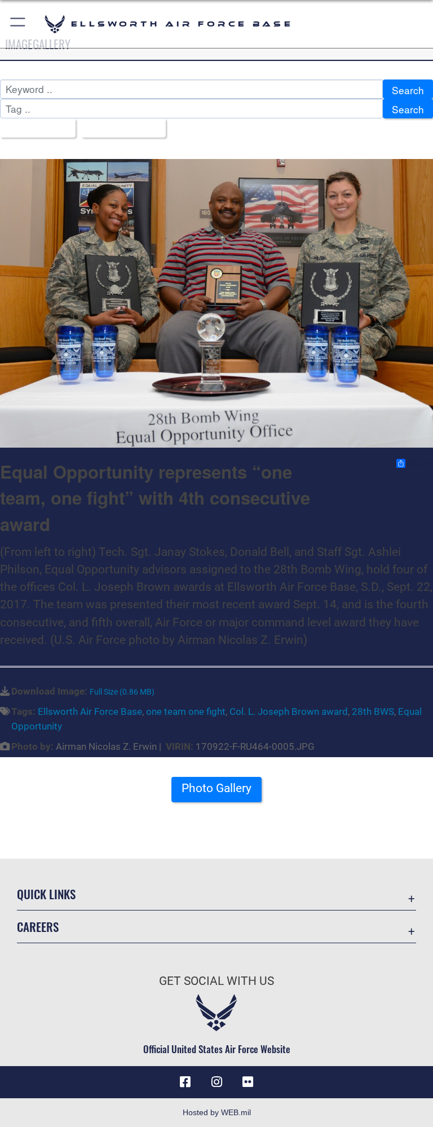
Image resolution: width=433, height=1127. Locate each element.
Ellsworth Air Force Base (90, 711)
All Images (34, 129)
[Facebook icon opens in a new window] (184, 1081)
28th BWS (373, 711)
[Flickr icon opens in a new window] (248, 1081)
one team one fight (186, 711)
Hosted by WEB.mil (217, 1112)
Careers (38, 926)
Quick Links (46, 894)
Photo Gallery (216, 788)
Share (420, 463)
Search (408, 90)
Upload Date (119, 129)
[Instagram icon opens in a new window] (216, 1081)
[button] (18, 24)
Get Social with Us (216, 981)
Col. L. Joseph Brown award (288, 711)
